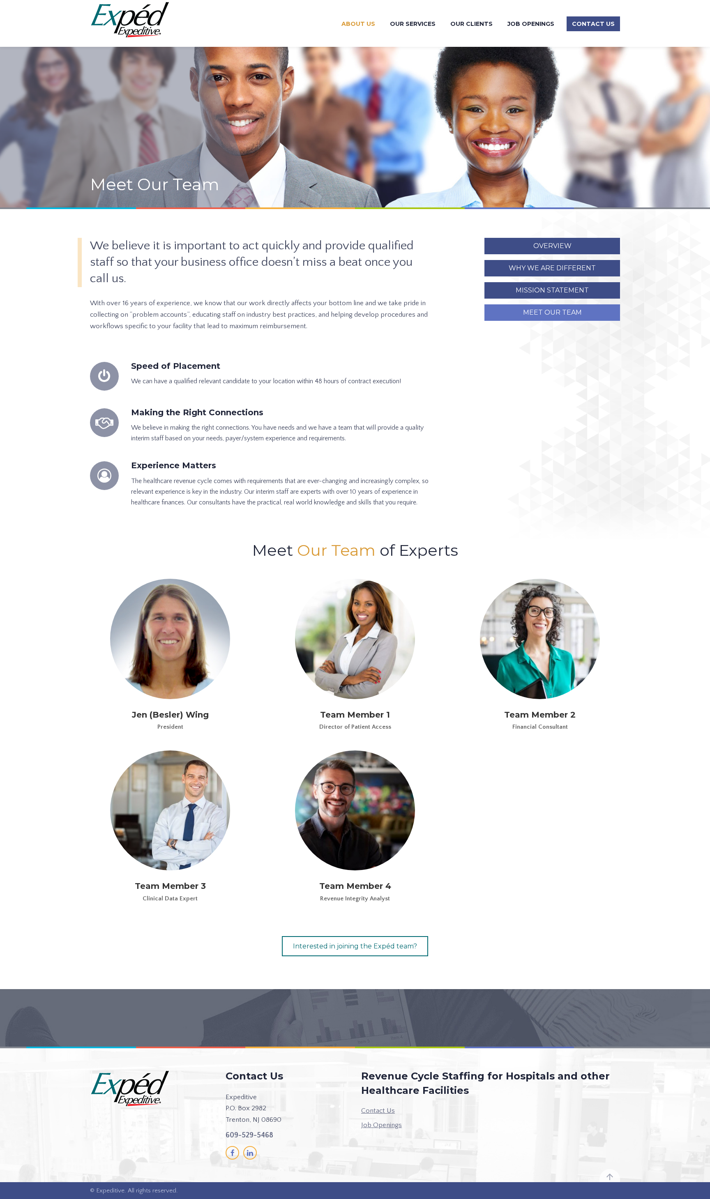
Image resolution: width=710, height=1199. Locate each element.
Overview (552, 246)
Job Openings (530, 24)
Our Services (413, 24)
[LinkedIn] (250, 1153)
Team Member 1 (355, 715)
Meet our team (552, 312)
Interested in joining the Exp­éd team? (355, 946)
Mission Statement (552, 290)
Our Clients (471, 24)
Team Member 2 (540, 715)
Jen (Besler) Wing (170, 715)
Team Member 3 (170, 886)
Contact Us (593, 24)
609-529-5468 (249, 1135)
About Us (358, 24)
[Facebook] (232, 1153)
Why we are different (552, 268)
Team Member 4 (355, 886)
